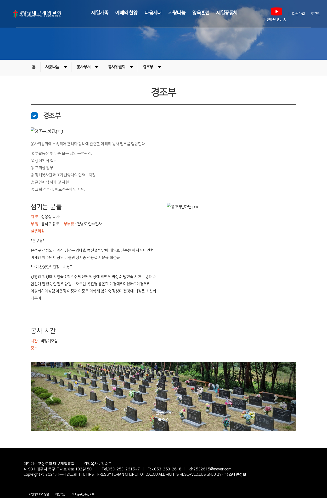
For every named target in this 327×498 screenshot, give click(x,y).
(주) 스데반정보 (233, 474)
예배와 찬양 (126, 12)
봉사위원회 (116, 67)
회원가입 (298, 14)
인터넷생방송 (276, 20)
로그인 (316, 14)
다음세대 (153, 12)
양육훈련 (200, 12)
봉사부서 (83, 67)
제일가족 (99, 12)
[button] (51, 396)
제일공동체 (226, 12)
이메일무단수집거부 (83, 494)
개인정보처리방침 (39, 494)
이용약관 (60, 494)
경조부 (148, 67)
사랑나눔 (177, 12)
